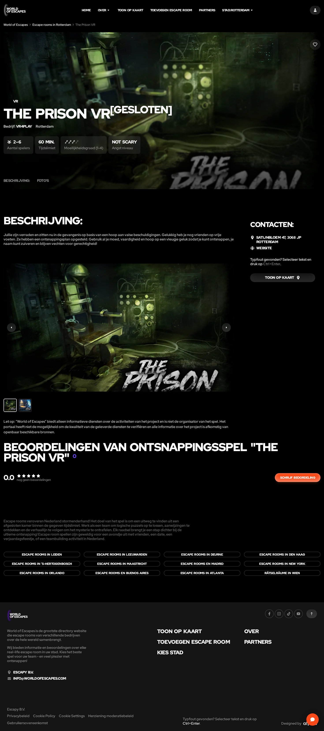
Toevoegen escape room (171, 10)
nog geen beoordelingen (34, 480)
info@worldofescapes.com (39, 678)
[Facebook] (269, 613)
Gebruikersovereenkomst (27, 723)
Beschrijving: (17, 181)
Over (102, 10)
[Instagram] (279, 613)
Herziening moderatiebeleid (111, 716)
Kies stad (170, 652)
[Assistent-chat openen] (312, 719)
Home (86, 10)
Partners (207, 10)
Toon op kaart (130, 10)
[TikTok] (288, 613)
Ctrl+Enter (271, 264)
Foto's (43, 181)
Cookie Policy (44, 716)
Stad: (235, 10)
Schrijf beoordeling (297, 478)
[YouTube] (298, 613)
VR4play (24, 126)
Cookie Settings (72, 716)
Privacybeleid (18, 716)
